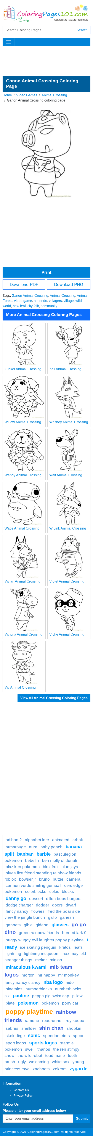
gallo (52, 917)
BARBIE (44, 854)
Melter (41, 960)
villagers (55, 301)
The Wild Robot (30, 1055)
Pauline (21, 995)
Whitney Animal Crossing (68, 422)
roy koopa (75, 1020)
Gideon (42, 925)
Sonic (34, 1035)
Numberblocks (39, 989)
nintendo (40, 301)
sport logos (16, 1043)
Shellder (28, 1028)
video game (23, 301)
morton (28, 975)
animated (60, 840)
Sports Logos (43, 1042)
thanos (43, 1049)
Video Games (26, 95)
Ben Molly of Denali (59, 860)
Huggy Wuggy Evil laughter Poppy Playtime (45, 940)
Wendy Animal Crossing (23, 475)
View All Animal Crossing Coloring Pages (54, 698)
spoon (79, 1035)
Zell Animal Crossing (65, 369)
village (69, 301)
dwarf (71, 905)
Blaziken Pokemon (23, 866)
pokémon (50, 1003)
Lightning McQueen (41, 953)
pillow (77, 996)
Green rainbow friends (39, 932)
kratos (65, 947)
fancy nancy (17, 911)
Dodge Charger (19, 905)
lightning (13, 953)
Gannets (13, 925)
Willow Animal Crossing (23, 422)
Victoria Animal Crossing (23, 634)
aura (33, 847)
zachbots (41, 1069)
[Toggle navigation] (9, 42)
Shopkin (74, 1028)
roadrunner (52, 1020)
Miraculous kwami (26, 967)
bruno (44, 879)
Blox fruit (50, 866)
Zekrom (60, 1069)
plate (10, 1003)
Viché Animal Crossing (66, 634)
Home (7, 95)
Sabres (12, 1028)
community (49, 306)
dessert (36, 898)
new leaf (19, 306)
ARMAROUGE (16, 847)
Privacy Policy (23, 1095)
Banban (25, 854)
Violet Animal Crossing (66, 581)
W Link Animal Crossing (67, 528)
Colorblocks (35, 891)
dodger (42, 905)
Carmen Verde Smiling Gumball (33, 885)
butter (58, 879)
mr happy (46, 975)
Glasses (60, 924)
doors (57, 905)
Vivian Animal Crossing (22, 581)
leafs (78, 947)
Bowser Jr (27, 879)
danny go (16, 898)
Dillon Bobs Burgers (64, 898)
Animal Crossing (54, 95)
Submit (82, 1118)
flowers (38, 911)
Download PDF (24, 284)
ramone (32, 1020)
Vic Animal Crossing (20, 687)
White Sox (60, 1061)
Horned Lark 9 (74, 932)
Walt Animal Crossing (65, 475)
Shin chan (51, 1028)
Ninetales (14, 989)
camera (73, 879)
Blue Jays (69, 866)
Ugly (22, 1061)
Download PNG (68, 284)
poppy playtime (29, 1011)
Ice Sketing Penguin (38, 947)
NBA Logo (53, 982)
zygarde (78, 1068)
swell (29, 1049)
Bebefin (32, 860)
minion (56, 960)
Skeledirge (15, 1035)
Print (46, 272)
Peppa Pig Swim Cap (50, 996)
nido (70, 982)
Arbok (77, 840)
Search (82, 30)
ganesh (67, 917)
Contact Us (21, 1090)
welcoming (39, 1061)
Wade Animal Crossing (22, 528)
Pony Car (70, 1003)
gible (28, 925)
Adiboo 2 (14, 840)
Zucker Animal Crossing (23, 369)
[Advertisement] (46, 61)
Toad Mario (55, 1055)
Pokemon (28, 1003)
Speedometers (56, 1035)
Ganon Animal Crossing (30, 295)
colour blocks (61, 891)
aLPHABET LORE (37, 840)
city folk (33, 306)
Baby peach (51, 847)
